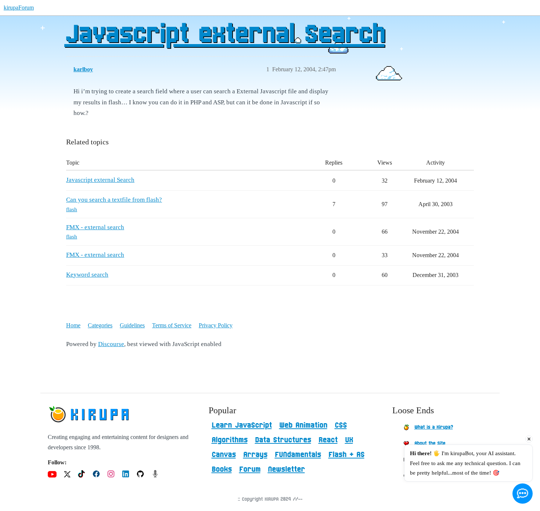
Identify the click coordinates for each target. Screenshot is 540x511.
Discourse (111, 344)
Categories (100, 325)
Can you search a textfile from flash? (114, 199)
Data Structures (283, 440)
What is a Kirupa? (433, 427)
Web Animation (303, 425)
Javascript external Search (224, 35)
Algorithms (230, 440)
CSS (341, 425)
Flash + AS (346, 454)
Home (73, 325)
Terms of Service (171, 325)
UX (349, 440)
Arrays (255, 454)
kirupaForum (19, 7)
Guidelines (132, 325)
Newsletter (286, 469)
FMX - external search (95, 227)
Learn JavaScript (242, 425)
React (328, 440)
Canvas (224, 454)
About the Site (429, 443)
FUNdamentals (298, 454)
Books (222, 469)
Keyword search (87, 274)
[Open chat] (522, 493)
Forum (249, 469)
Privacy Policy (216, 325)
